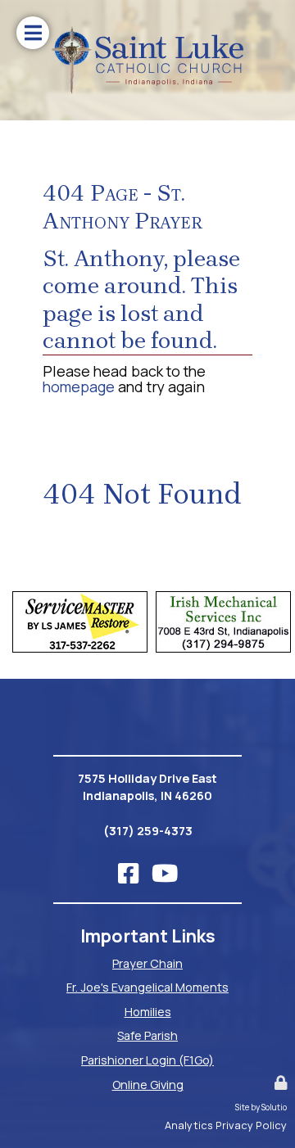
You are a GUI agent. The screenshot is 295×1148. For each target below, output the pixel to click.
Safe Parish (147, 1035)
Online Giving (148, 1084)
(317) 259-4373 (148, 830)
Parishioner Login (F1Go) (147, 1060)
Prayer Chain (147, 963)
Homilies (148, 1011)
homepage (79, 386)
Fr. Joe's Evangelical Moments (147, 987)
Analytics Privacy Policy (226, 1125)
